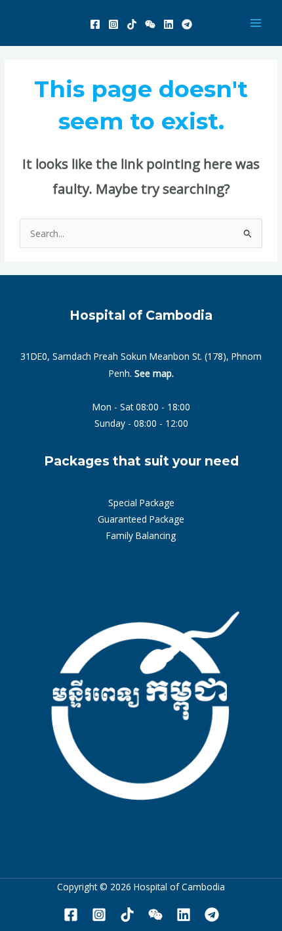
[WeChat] (150, 24)
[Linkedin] (168, 24)
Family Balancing (141, 535)
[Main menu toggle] (256, 23)
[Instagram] (113, 24)
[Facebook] (95, 24)
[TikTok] (132, 24)
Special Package (141, 502)
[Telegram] (187, 24)
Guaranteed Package (141, 519)
